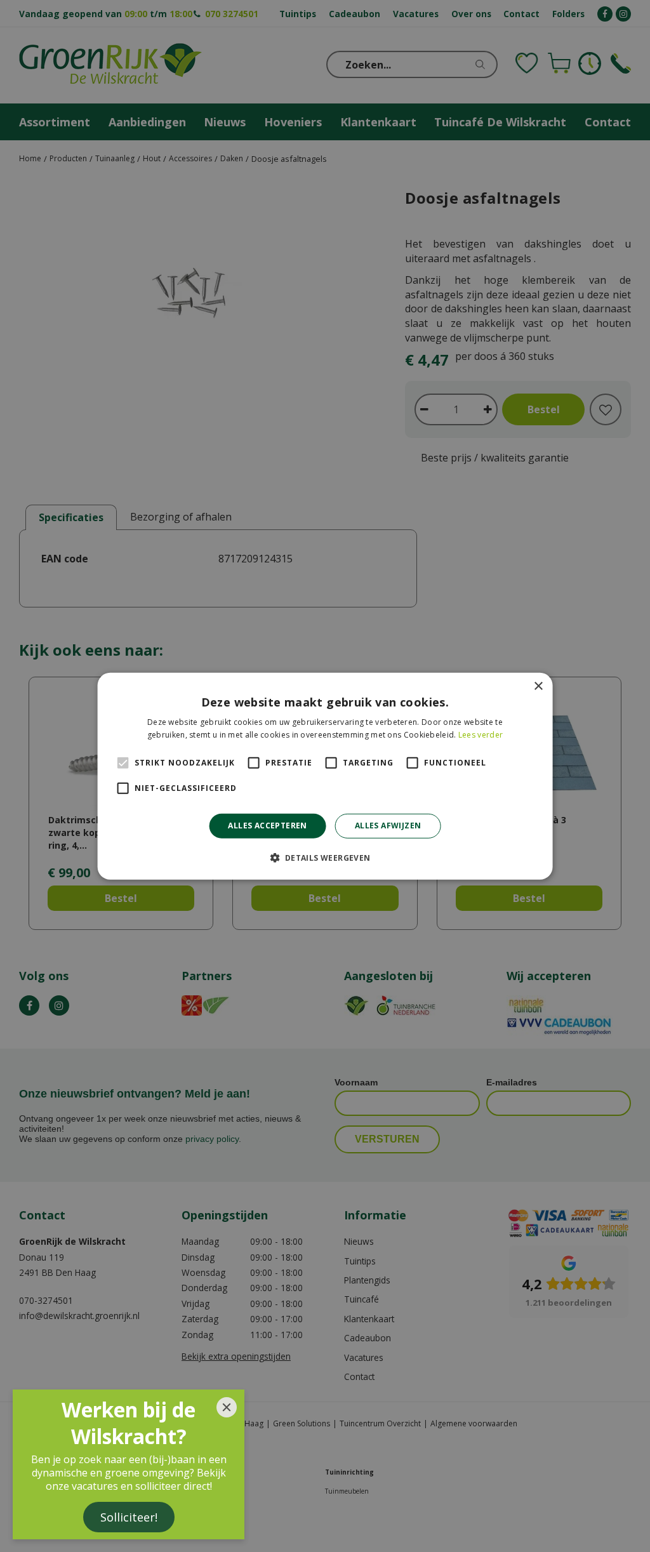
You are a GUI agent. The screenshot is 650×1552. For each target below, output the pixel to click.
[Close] (226, 1407)
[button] (324, 857)
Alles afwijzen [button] (388, 825)
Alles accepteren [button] (267, 825)
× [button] (538, 686)
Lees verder (480, 734)
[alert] (325, 776)
